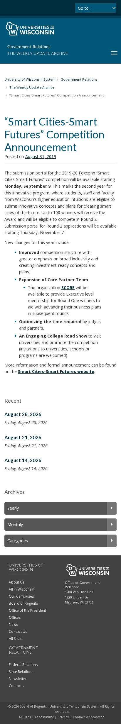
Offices (15, 617)
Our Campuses (21, 596)
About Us (16, 582)
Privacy (63, 717)
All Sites (15, 638)
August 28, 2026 (22, 414)
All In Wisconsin (21, 589)
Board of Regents (23, 603)
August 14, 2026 (22, 460)
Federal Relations (23, 664)
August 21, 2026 (22, 437)
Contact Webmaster (88, 717)
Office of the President (27, 610)
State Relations (21, 671)
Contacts (16, 685)
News (13, 624)
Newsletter (18, 678)
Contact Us (18, 631)
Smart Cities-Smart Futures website (56, 371)
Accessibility (44, 717)
